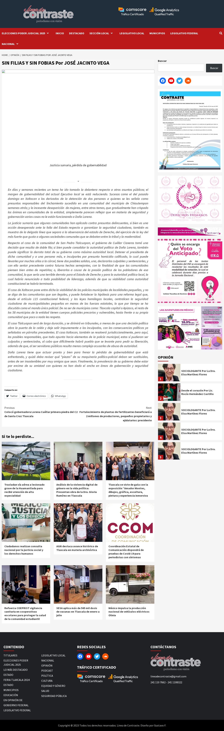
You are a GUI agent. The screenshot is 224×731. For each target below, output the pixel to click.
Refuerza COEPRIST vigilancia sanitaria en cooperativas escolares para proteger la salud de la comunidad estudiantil (25, 613)
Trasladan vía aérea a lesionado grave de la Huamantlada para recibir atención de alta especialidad (24, 490)
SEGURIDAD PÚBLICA (54, 696)
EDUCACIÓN (11, 695)
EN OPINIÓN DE (13, 700)
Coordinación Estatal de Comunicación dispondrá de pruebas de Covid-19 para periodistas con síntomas (126, 551)
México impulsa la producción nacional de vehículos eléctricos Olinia (128, 611)
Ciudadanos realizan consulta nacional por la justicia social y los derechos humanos (23, 549)
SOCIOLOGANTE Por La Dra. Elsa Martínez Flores (198, 372)
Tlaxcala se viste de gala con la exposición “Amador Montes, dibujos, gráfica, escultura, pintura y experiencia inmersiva (128, 490)
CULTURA (46, 680)
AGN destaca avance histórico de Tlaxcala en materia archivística (77, 548)
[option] (190, 373)
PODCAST (47, 670)
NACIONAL (8, 44)
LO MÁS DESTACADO (16, 669)
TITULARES (10, 655)
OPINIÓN (46, 665)
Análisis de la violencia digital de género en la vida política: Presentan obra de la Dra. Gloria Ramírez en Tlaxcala (76, 490)
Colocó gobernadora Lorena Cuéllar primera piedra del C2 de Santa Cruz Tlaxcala (41, 412)
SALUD (45, 691)
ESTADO (8, 675)
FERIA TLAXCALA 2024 (17, 680)
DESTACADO (76, 33)
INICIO (60, 33)
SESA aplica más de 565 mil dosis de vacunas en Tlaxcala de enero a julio (78, 611)
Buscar (162, 61)
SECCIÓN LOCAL (99, 33)
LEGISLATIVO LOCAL (132, 33)
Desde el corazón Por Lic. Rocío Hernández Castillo (197, 392)
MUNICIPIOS (157, 33)
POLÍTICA (47, 675)
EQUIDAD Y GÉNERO (53, 686)
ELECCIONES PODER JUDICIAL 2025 (23, 33)
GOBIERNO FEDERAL (16, 705)
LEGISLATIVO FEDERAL (184, 33)
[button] (179, 328)
